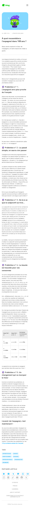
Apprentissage (7, 453)
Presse (15, 486)
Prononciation (18, 459)
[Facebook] (8, 474)
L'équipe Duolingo (17, 33)
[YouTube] (17, 477)
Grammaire (5, 462)
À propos (15, 482)
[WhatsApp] (23, 474)
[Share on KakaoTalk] (18, 474)
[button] (27, 5)
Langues (15, 453)
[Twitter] (13, 474)
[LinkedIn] (4, 474)
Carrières (15, 489)
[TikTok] (13, 477)
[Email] (28, 474)
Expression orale (7, 459)
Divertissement (7, 456)
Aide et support (15, 492)
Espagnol (16, 456)
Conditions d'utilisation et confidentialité (15, 496)
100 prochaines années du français (12, 443)
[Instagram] (4, 477)
